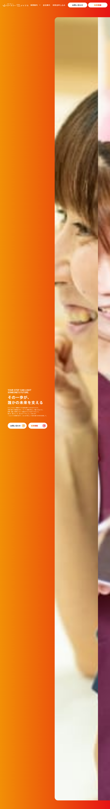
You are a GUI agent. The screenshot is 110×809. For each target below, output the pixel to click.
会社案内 (46, 5)
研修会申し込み (59, 5)
